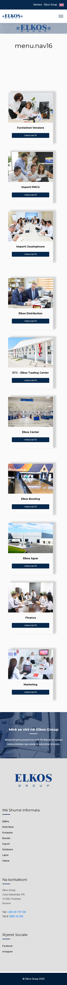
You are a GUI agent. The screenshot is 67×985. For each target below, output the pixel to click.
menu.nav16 (30, 135)
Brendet (6, 838)
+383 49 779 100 (16, 912)
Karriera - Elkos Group (45, 4)
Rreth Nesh (8, 827)
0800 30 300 (16, 916)
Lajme (5, 855)
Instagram (7, 951)
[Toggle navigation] (61, 16)
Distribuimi (7, 849)
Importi (6, 843)
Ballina (5, 821)
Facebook (7, 946)
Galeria (5, 860)
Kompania (7, 832)
